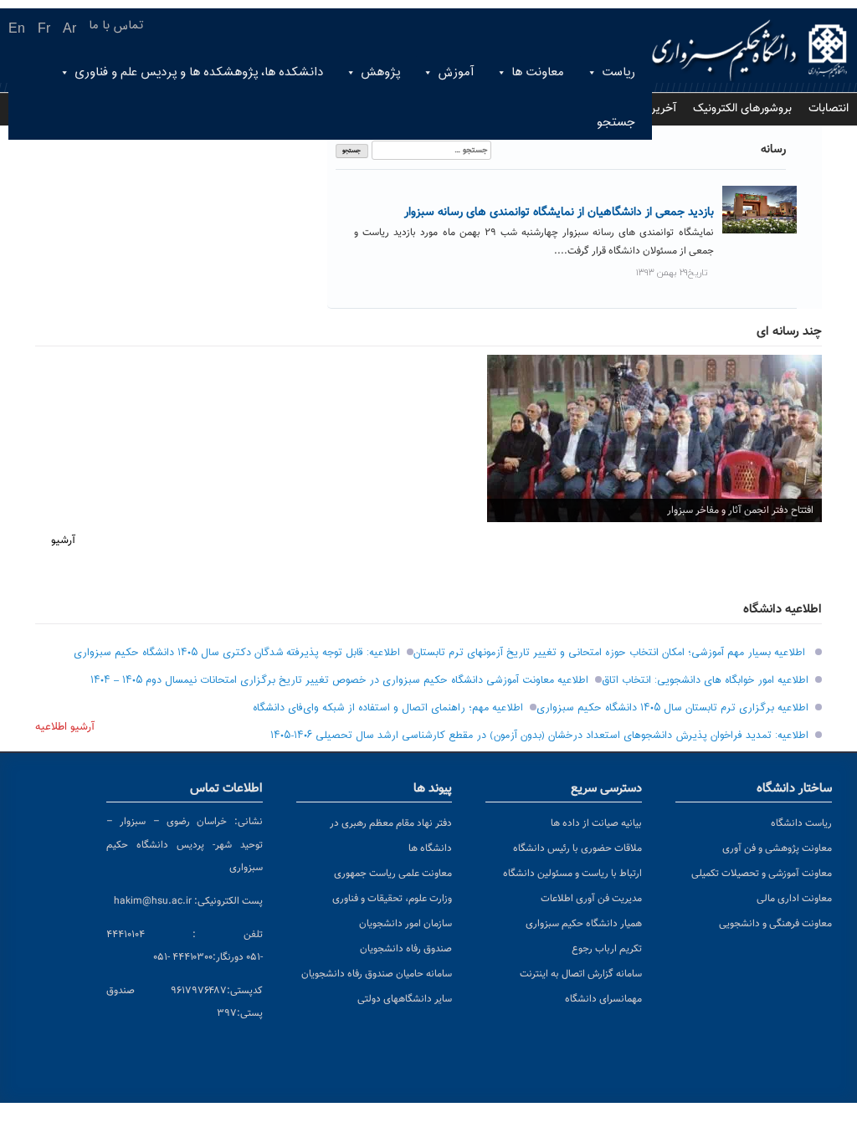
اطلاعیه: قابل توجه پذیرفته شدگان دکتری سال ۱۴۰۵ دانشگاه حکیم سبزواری (237, 652)
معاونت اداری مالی (794, 898)
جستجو (616, 122)
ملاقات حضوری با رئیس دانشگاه (577, 848)
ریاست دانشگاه (801, 823)
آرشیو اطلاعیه (65, 727)
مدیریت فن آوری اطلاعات (591, 898)
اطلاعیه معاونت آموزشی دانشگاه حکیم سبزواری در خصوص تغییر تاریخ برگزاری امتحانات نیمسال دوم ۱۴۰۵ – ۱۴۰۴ (339, 680)
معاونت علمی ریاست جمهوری (393, 873)
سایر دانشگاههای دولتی (404, 999)
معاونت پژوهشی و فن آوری (777, 848)
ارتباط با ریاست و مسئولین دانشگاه (572, 873)
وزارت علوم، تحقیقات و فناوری (392, 898)
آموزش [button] (456, 72)
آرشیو (63, 540)
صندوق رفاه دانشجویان (406, 948)
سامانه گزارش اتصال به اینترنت (581, 974)
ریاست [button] (618, 72)
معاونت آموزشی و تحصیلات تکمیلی (761, 873)
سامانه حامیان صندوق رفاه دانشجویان (376, 974)
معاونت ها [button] (537, 72)
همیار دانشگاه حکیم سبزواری (584, 923)
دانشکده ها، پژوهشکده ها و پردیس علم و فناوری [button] (198, 72)
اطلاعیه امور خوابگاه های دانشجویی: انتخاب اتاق (705, 680)
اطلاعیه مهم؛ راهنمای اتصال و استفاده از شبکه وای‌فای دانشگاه (388, 708)
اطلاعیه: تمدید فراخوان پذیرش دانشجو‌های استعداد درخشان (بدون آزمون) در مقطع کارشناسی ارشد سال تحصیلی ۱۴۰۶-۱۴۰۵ (539, 735)
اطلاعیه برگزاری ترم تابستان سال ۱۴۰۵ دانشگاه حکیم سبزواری (672, 708)
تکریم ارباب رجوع (607, 948)
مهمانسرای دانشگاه (603, 999)
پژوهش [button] (380, 72)
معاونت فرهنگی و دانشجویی (775, 923)
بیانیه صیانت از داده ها (596, 823)
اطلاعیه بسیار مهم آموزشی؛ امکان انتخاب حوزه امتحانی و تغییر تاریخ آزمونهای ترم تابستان (610, 652)
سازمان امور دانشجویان (405, 923)
